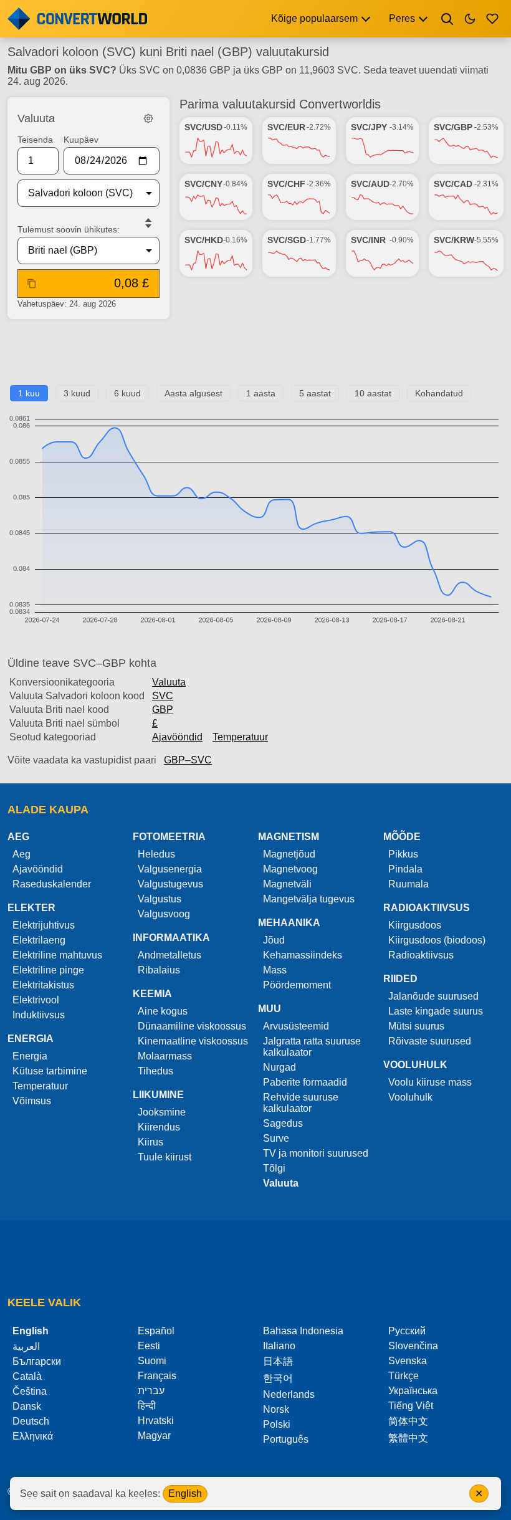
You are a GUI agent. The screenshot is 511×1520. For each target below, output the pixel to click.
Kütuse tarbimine (49, 1071)
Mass (275, 970)
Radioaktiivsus (421, 955)
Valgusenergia (170, 869)
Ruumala (408, 884)
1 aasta (260, 393)
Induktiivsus (38, 1015)
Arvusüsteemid (296, 1026)
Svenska (407, 1360)
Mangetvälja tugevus (309, 899)
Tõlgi (274, 1168)
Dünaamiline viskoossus (192, 1026)
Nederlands (289, 1394)
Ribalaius (159, 970)
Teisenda (35, 140)
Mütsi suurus (416, 1026)
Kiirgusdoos (414, 925)
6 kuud (127, 393)
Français (157, 1375)
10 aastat (373, 393)
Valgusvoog (164, 914)
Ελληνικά (32, 1436)
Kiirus (150, 1142)
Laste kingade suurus (435, 1011)
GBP (162, 709)
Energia (29, 1056)
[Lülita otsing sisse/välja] (447, 18)
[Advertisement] (255, 357)
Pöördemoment (297, 985)
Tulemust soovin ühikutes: (68, 229)
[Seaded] (148, 118)
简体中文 (408, 1421)
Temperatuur (240, 737)
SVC (162, 696)
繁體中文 (408, 1438)
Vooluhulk (410, 1097)
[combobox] (78, 193)
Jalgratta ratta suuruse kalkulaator (312, 1047)
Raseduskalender (51, 884)
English (185, 1493)
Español (156, 1331)
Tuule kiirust (164, 1157)
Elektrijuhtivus (43, 925)
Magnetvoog (290, 869)
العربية (26, 1346)
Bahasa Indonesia (303, 1331)
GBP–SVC (188, 760)
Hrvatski (156, 1420)
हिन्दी (147, 1405)
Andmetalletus (169, 955)
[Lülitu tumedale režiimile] (470, 18)
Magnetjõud (289, 854)
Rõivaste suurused (429, 1041)
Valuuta (169, 682)
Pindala (405, 869)
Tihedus (155, 1071)
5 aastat (315, 393)
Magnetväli (287, 884)
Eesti (149, 1346)
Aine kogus (163, 1011)
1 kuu (29, 393)
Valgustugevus (170, 884)
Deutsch (30, 1421)
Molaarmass (165, 1056)
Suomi (152, 1360)
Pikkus (403, 854)
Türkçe (403, 1375)
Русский (407, 1331)
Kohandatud (439, 393)
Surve (276, 1138)
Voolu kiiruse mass (430, 1082)
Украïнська (412, 1390)
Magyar (154, 1435)
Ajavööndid (177, 737)
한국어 (278, 1378)
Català (27, 1376)
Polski (276, 1424)
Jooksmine (162, 1112)
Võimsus (31, 1101)
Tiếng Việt (410, 1405)
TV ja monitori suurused (315, 1153)
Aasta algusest (193, 393)
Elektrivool (35, 1000)
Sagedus (283, 1123)
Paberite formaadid (305, 1082)
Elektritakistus (43, 985)
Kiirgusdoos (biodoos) (436, 940)
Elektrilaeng (38, 940)
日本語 (278, 1361)
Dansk (26, 1406)
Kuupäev (81, 140)
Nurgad (279, 1067)
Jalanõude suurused (433, 996)
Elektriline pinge (48, 970)
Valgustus (159, 899)
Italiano (279, 1346)
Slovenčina (413, 1346)
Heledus (156, 854)
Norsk (276, 1409)
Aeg (21, 854)
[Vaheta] (148, 223)
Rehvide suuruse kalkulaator (300, 1103)
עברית (151, 1390)
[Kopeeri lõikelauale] (32, 283)
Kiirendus (159, 1127)
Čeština (29, 1391)
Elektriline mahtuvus (57, 955)
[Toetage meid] (492, 18)
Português (285, 1439)
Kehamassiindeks (302, 955)
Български (36, 1361)
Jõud (274, 940)
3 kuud (77, 393)
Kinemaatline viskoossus (193, 1041)
